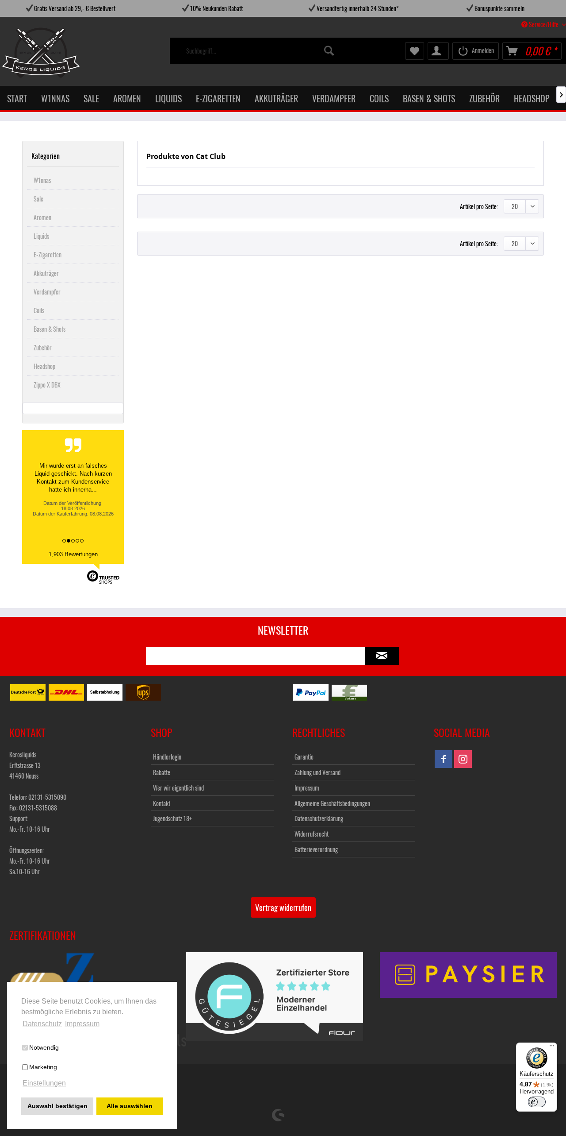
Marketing (43, 1066)
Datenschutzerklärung (318, 818)
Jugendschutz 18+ (172, 818)
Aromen (42, 217)
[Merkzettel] (414, 51)
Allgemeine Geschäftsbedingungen (332, 803)
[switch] (537, 1102)
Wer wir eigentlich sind (178, 787)
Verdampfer (47, 291)
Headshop (44, 366)
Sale (38, 198)
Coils (39, 310)
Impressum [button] (82, 1023)
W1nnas (42, 180)
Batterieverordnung (316, 849)
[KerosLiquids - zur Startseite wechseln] (23, 52)
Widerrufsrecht (311, 833)
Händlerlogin (167, 756)
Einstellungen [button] (44, 1083)
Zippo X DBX (47, 384)
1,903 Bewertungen (73, 554)
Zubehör (43, 347)
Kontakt (161, 803)
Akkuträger (46, 273)
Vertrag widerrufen (283, 907)
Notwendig (44, 1047)
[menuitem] (261, 51)
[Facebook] (443, 759)
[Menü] (552, 1048)
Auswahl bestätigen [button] (57, 1105)
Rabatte (161, 772)
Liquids (41, 235)
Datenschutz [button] (42, 1023)
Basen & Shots (49, 328)
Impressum (306, 787)
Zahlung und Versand (317, 772)
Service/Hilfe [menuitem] (544, 24)
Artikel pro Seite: (479, 206)
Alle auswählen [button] (130, 1105)
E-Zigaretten (47, 254)
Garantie (304, 756)
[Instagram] (463, 759)
